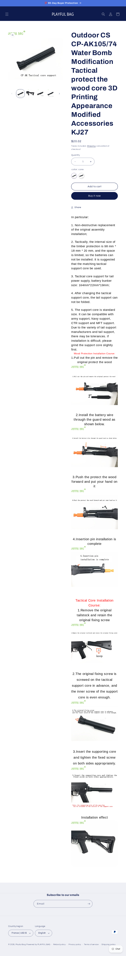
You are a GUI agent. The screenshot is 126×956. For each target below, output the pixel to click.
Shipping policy (109, 944)
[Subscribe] (88, 904)
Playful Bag (21, 944)
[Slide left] (11, 93)
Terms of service (91, 944)
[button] (6, 14)
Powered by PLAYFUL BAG (38, 944)
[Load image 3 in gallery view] (40, 93)
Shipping (91, 146)
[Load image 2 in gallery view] (30, 93)
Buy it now (94, 196)
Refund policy (59, 944)
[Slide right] (59, 93)
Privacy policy (75, 944)
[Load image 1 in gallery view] (20, 93)
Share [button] (77, 207)
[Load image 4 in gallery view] (50, 93)
